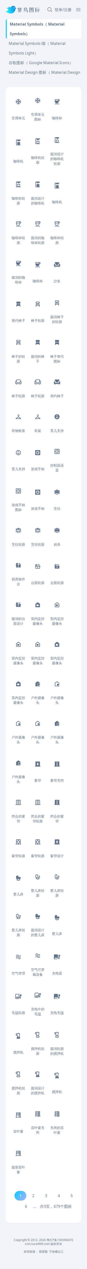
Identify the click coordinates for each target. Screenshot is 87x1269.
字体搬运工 (56, 1251)
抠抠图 (43, 1251)
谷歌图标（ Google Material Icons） (41, 62)
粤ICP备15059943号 (60, 1240)
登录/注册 (63, 9)
